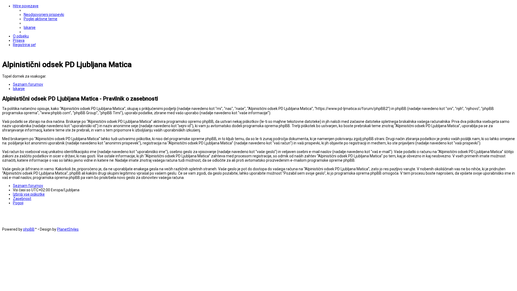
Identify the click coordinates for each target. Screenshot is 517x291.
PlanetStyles (68, 229)
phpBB (28, 229)
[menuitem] (44, 14)
